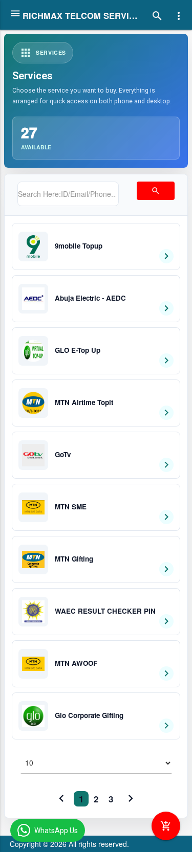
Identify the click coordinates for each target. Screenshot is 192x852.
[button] (96, 246)
